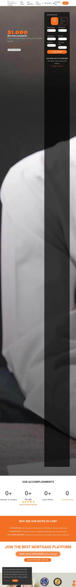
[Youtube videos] (74, 581)
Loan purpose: (50, 36)
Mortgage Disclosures (57, 66)
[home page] (11, 1)
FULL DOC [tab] (54, 20)
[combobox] (51, 39)
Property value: (51, 27)
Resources (47, 3)
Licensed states (67, 499)
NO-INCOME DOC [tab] (62, 21)
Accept (15, 580)
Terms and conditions (14, 49)
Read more (7, 580)
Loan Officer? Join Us (37, 560)
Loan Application (30, 3)
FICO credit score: (61, 43)
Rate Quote (22, 3)
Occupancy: (50, 42)
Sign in (65, 3)
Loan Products (38, 3)
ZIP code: (60, 36)
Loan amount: (61, 27)
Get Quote (57, 52)
